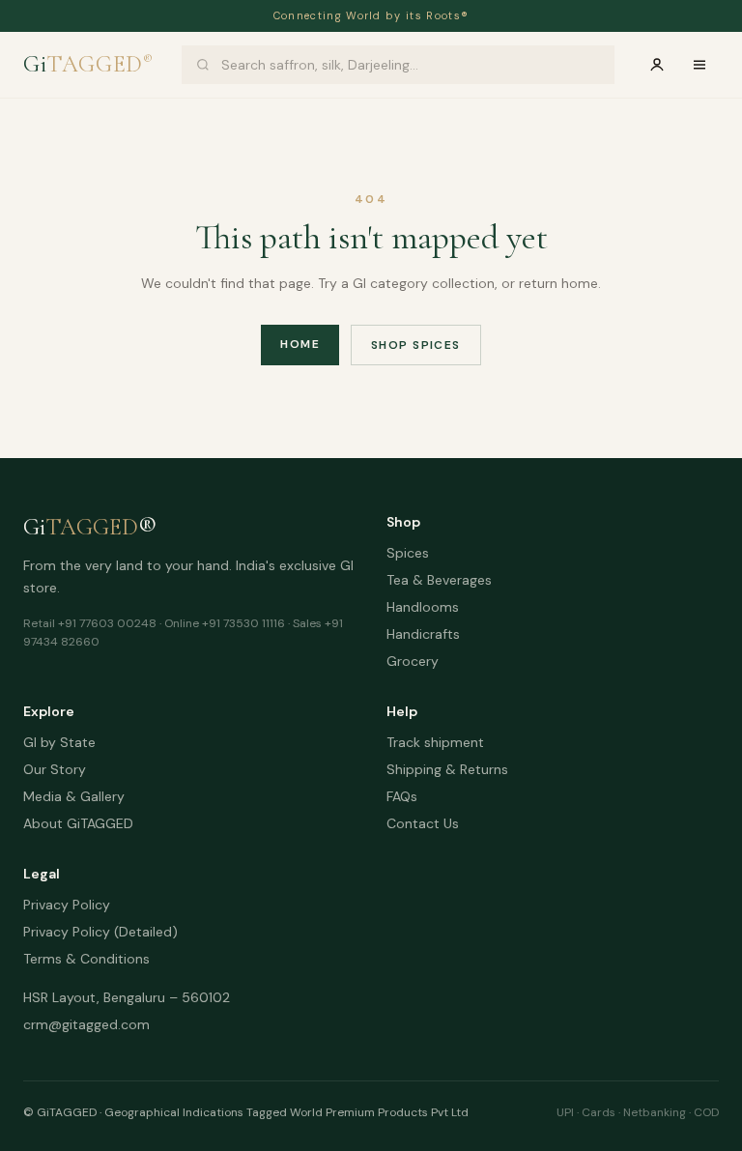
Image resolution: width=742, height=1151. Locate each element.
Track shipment (435, 742)
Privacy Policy (66, 904)
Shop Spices (416, 345)
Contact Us (422, 823)
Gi (88, 64)
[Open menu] (699, 64)
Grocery (412, 661)
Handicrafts (423, 634)
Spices (407, 552)
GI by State (59, 742)
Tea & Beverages (439, 580)
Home (300, 344)
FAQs (401, 796)
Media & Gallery (74, 796)
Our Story (54, 769)
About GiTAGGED (78, 823)
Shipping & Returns (447, 769)
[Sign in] (657, 64)
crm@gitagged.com (86, 1024)
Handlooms (422, 607)
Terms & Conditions (86, 958)
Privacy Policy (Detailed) (100, 931)
